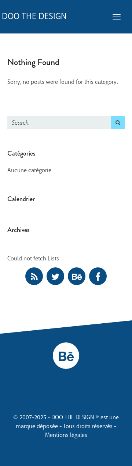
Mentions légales (66, 435)
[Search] (118, 122)
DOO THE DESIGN (34, 16)
